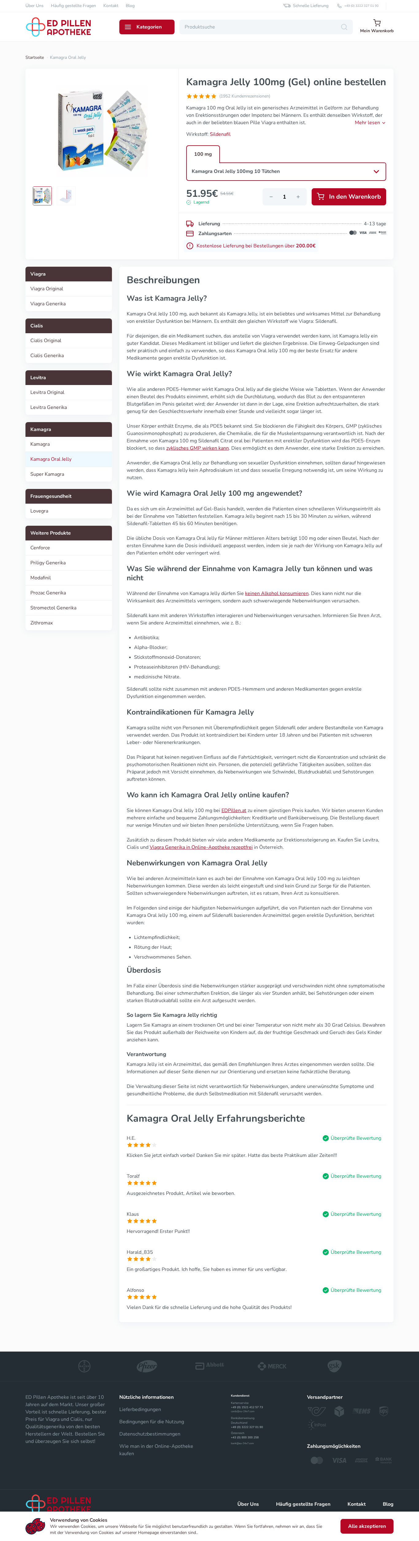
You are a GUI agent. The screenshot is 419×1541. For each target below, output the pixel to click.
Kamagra (40, 444)
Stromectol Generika (53, 608)
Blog (130, 6)
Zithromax (41, 623)
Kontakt (110, 6)
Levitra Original (47, 392)
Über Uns (34, 6)
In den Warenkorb (355, 197)
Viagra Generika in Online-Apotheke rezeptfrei (201, 847)
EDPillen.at (233, 810)
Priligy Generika (48, 562)
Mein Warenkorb (377, 31)
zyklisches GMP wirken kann (197, 448)
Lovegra (39, 511)
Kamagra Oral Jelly (50, 459)
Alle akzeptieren (367, 1526)
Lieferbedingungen (140, 1409)
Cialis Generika (47, 355)
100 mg (203, 154)
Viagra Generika (48, 303)
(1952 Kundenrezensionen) (244, 96)
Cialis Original (45, 340)
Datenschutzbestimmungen (149, 1434)
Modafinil (40, 577)
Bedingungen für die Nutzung (151, 1421)
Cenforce (40, 547)
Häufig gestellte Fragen (73, 6)
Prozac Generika (48, 592)
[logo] (59, 1504)
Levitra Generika (48, 407)
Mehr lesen (367, 122)
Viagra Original (46, 288)
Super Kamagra (47, 474)
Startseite (34, 57)
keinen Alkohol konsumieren (277, 593)
